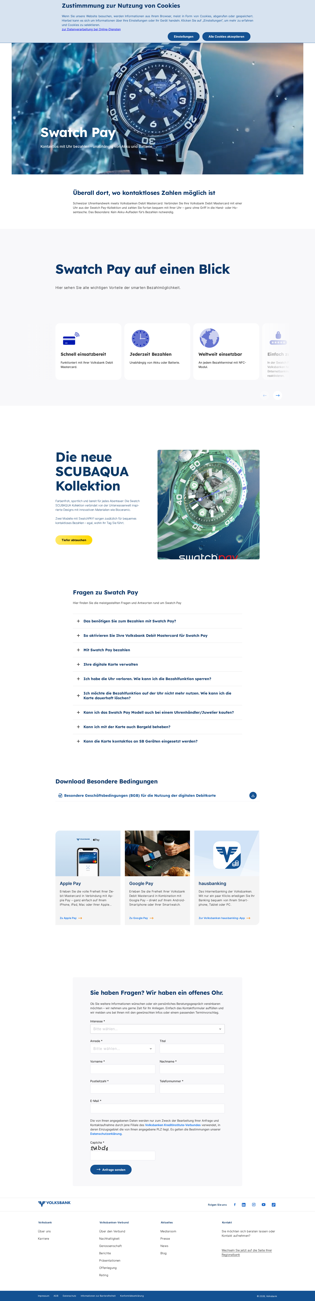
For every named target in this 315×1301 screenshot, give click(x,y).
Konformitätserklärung (132, 1295)
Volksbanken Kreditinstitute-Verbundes (173, 1125)
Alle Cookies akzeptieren (226, 36)
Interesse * (97, 1021)
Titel (163, 1041)
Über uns (44, 1231)
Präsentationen (109, 1260)
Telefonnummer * (171, 1081)
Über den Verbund (112, 1231)
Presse (165, 1238)
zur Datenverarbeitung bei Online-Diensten (91, 29)
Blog (163, 1253)
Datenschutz (69, 1295)
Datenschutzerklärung (106, 1134)
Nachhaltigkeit (109, 1238)
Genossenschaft (110, 1246)
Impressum (43, 1295)
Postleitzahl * (99, 1081)
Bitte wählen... (106, 1048)
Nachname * (168, 1061)
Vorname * (97, 1061)
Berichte (105, 1253)
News (164, 1246)
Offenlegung (108, 1268)
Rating (103, 1275)
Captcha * (97, 1142)
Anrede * (96, 1041)
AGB (56, 1295)
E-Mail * (95, 1101)
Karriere (43, 1238)
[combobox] (157, 1029)
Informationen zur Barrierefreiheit (98, 1295)
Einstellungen (183, 36)
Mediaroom (168, 1231)
